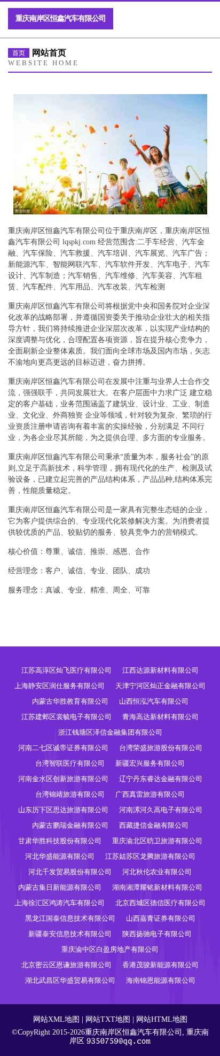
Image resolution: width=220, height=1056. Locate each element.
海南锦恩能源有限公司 (160, 980)
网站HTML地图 (161, 1019)
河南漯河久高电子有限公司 (160, 809)
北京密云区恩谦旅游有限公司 (66, 964)
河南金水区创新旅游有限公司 (63, 778)
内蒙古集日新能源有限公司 (59, 887)
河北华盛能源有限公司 (60, 856)
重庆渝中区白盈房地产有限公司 (110, 949)
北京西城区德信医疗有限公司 (160, 902)
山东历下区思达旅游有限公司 (63, 809)
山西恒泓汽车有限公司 (153, 701)
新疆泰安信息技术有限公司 (70, 933)
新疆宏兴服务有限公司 (150, 763)
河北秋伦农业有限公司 (157, 871)
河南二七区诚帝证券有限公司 (63, 747)
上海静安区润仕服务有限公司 (59, 685)
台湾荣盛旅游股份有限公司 (160, 747)
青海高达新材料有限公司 (160, 716)
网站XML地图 (56, 1019)
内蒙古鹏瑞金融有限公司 (70, 825)
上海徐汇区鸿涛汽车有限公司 (59, 902)
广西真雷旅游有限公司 (150, 794)
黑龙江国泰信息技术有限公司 (70, 918)
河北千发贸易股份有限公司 (70, 871)
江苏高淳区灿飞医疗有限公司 (66, 670)
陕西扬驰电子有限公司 (157, 933)
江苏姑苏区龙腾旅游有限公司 (150, 856)
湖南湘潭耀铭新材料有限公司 (157, 887)
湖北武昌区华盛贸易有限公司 (70, 980)
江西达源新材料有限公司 (160, 670)
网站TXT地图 (107, 1019)
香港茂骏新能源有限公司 (160, 964)
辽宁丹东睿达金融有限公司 (160, 778)
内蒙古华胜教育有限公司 (70, 701)
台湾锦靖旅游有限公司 (70, 794)
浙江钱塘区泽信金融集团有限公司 (110, 732)
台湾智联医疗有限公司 (70, 763)
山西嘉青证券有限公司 (160, 918)
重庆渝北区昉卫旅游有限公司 (157, 840)
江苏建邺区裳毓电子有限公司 (66, 716)
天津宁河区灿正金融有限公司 (160, 685)
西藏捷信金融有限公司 (153, 825)
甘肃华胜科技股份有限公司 (59, 840)
